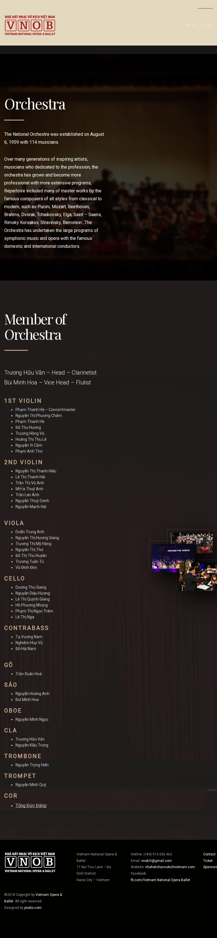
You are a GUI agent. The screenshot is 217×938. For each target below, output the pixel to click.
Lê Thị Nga (25, 617)
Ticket (208, 861)
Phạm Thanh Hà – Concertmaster (46, 409)
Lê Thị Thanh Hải (30, 477)
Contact (209, 854)
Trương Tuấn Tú (30, 561)
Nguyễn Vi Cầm (29, 445)
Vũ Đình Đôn (26, 567)
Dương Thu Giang (31, 587)
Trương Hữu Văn (30, 739)
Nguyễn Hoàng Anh (32, 693)
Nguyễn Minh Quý (31, 784)
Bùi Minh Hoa (27, 699)
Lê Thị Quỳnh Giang (33, 599)
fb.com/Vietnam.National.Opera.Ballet (160, 880)
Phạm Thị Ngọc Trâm (34, 611)
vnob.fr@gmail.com (156, 861)
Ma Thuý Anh (29, 489)
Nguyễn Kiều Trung (32, 745)
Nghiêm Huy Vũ (29, 642)
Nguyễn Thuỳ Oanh (32, 500)
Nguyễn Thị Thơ (29, 549)
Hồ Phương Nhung (32, 605)
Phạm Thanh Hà (30, 421)
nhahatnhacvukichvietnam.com (170, 867)
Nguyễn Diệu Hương (33, 593)
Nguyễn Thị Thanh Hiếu (36, 471)
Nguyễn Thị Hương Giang (37, 537)
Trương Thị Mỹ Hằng (33, 543)
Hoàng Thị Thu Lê (31, 439)
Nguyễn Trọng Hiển (32, 765)
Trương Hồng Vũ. (30, 433)
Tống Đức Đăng (31, 805)
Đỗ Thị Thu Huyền (31, 555)
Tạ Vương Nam (29, 636)
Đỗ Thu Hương (28, 427)
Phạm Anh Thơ (29, 451)
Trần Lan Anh (27, 494)
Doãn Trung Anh (30, 532)
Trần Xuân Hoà (29, 674)
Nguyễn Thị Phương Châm (39, 415)
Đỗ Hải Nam (26, 648)
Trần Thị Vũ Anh (30, 483)
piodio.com (33, 908)
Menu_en (196, 25)
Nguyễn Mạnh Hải (31, 506)
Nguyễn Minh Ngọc (32, 719)
